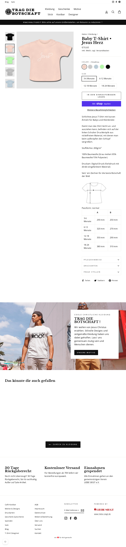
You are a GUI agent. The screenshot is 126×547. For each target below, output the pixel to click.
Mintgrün (102, 66)
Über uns (39, 521)
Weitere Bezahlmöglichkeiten (101, 110)
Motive (77, 9)
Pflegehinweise (93, 260)
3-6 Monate (89, 78)
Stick (50, 14)
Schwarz (107, 66)
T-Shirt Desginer (12, 533)
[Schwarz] (20, 420)
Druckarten (91, 266)
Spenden (9, 521)
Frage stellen (92, 272)
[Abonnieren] (82, 510)
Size (84, 74)
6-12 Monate (105, 78)
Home (84, 34)
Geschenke (64, 9)
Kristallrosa (84, 66)
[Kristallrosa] (6, 420)
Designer (73, 14)
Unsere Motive (86, 352)
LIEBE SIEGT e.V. (91, 482)
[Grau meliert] (10, 420)
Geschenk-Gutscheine (14, 517)
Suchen (38, 529)
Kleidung (50, 9)
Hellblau (96, 66)
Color (90, 62)
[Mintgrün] (16, 420)
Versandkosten (102, 50)
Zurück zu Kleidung (64, 444)
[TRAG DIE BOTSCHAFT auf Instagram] (65, 518)
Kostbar (60, 14)
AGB (36, 504)
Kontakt (38, 533)
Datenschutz (40, 513)
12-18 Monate (90, 85)
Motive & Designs (12, 508)
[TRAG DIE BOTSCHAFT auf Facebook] (70, 518)
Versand (38, 525)
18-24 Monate (108, 85)
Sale (13, 2)
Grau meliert (90, 66)
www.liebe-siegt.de (102, 514)
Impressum (40, 508)
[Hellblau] (13, 420)
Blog (7, 2)
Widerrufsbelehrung (43, 517)
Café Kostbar (10, 504)
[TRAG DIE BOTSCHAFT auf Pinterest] (75, 518)
